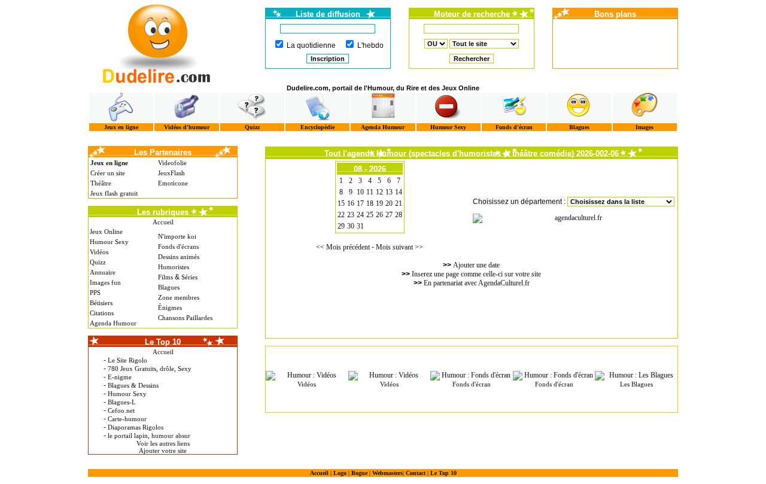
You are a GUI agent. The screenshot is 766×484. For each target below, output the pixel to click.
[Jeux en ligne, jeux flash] (121, 107)
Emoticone (173, 183)
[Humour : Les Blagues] (636, 375)
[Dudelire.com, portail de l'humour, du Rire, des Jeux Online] (157, 42)
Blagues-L (122, 402)
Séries (189, 277)
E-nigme (120, 376)
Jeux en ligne (121, 127)
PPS (95, 292)
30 (350, 226)
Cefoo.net (121, 410)
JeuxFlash (171, 172)
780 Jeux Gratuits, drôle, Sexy (150, 368)
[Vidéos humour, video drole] (186, 107)
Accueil (163, 222)
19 (379, 203)
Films (165, 277)
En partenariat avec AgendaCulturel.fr (477, 283)
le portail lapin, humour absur (149, 435)
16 (350, 203)
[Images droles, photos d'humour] (645, 107)
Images (644, 127)
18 (369, 203)
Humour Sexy (448, 127)
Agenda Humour (383, 127)
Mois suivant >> (399, 247)
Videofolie (172, 162)
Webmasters (387, 473)
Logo (339, 473)
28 (398, 215)
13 (389, 192)
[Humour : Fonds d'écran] (471, 375)
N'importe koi (177, 236)
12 (379, 192)
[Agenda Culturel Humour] (383, 107)
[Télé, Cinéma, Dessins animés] (317, 107)
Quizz (252, 127)
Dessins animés (178, 256)
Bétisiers (101, 302)
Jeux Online (106, 231)
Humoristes (173, 266)
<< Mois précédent (343, 247)
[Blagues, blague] (579, 107)
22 (341, 215)
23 (350, 215)
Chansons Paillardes (185, 317)
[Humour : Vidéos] (307, 375)
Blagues (579, 127)
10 (360, 192)
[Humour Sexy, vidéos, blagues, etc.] (449, 107)
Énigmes (170, 307)
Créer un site (107, 172)
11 (369, 192)
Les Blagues (636, 384)
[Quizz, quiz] (252, 107)
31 (360, 226)
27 (389, 215)
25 (369, 215)
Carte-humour (127, 418)
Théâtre (100, 183)
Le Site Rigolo (127, 360)
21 (398, 203)
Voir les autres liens (163, 443)
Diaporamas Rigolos (135, 427)
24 (360, 215)
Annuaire (102, 272)
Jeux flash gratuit (114, 193)
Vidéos (99, 251)
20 (389, 203)
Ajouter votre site (163, 450)
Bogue (359, 473)
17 (360, 203)
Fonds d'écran (514, 127)
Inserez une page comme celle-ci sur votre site (476, 274)
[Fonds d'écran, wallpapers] (514, 107)
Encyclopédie (317, 127)
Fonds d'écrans (178, 246)
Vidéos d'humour (186, 127)
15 (341, 203)
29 (341, 226)
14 (398, 192)
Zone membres (178, 297)
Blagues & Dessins (133, 385)
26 (379, 215)
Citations (102, 312)
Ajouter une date (476, 265)
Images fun (105, 282)
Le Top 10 (443, 473)
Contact (415, 473)
